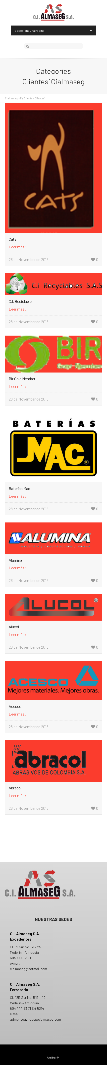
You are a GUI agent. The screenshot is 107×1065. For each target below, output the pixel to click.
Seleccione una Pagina (29, 30)
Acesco (15, 706)
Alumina (15, 560)
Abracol (15, 787)
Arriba (51, 1057)
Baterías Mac (19, 488)
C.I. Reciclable (20, 301)
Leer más (16, 246)
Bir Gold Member (22, 378)
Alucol (14, 626)
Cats (12, 239)
